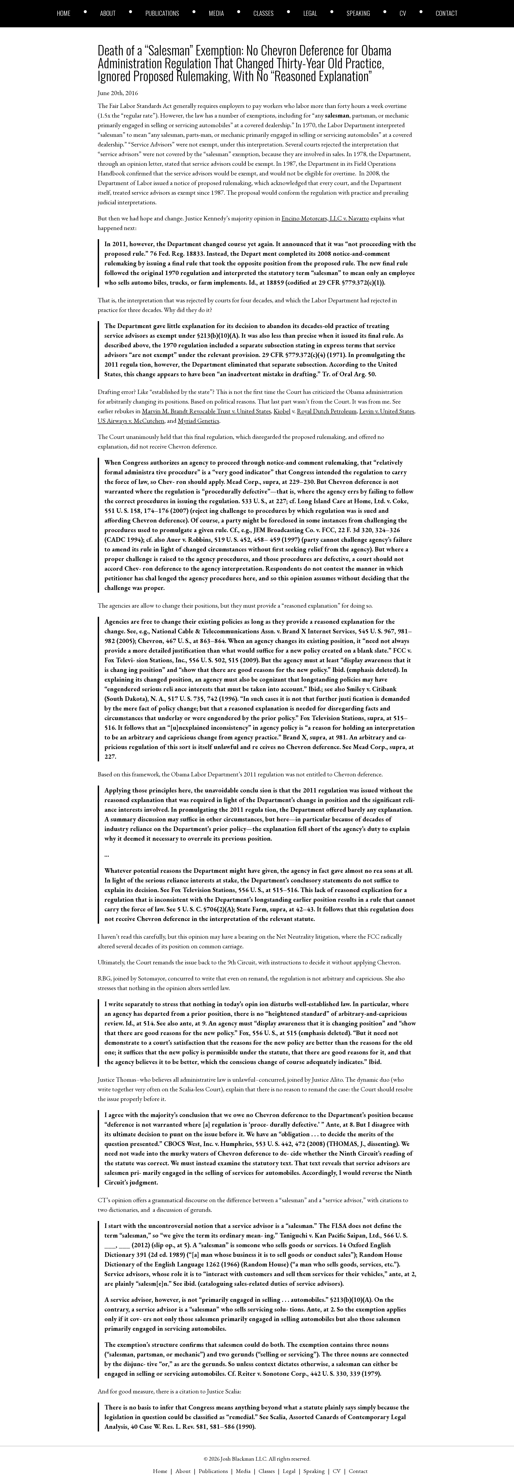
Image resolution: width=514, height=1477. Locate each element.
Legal (310, 13)
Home (63, 13)
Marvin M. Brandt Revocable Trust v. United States (206, 411)
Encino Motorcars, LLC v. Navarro (325, 218)
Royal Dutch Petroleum (327, 411)
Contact (447, 13)
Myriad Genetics (198, 420)
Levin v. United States (386, 411)
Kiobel (282, 411)
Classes (264, 13)
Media (216, 13)
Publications (162, 13)
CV (403, 13)
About (108, 13)
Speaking (358, 13)
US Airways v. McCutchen (131, 420)
